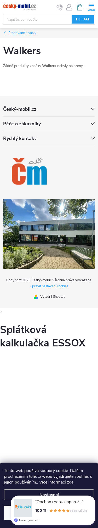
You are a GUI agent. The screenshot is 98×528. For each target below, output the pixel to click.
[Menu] (91, 7)
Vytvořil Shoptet (52, 296)
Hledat (83, 19)
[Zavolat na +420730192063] (59, 7)
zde (70, 482)
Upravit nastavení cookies (49, 286)
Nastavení (49, 495)
